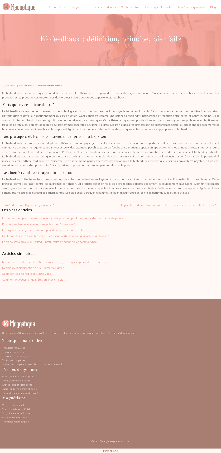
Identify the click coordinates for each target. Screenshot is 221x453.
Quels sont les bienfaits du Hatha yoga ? (27, 273)
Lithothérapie (57, 7)
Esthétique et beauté (158, 7)
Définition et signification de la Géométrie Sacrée (33, 268)
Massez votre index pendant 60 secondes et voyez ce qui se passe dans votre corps (55, 262)
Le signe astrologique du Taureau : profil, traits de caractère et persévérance (49, 241)
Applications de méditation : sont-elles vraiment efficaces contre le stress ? (168, 205)
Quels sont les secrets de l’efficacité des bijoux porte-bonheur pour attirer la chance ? (55, 236)
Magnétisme (80, 7)
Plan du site (110, 450)
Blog (213, 7)
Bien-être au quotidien (191, 7)
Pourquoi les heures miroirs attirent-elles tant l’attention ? (38, 224)
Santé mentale (130, 7)
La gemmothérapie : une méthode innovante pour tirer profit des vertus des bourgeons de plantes (63, 218)
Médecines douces (104, 7)
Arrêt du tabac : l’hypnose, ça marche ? (29, 205)
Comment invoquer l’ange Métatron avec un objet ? (34, 279)
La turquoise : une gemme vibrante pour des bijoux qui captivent (42, 230)
